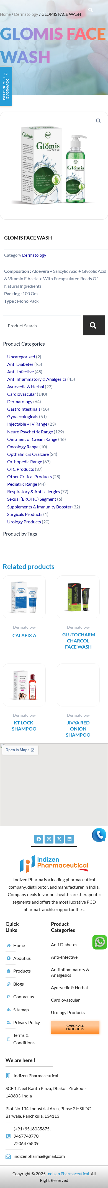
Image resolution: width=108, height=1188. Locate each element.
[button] (99, 121)
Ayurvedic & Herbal (69, 987)
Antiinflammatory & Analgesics (70, 972)
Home (5, 14)
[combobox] (42, 325)
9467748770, (26, 1135)
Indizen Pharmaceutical (68, 1173)
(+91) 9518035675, (32, 1128)
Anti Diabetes (64, 944)
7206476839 (26, 1143)
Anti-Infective (64, 957)
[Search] (94, 325)
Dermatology (26, 14)
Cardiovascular (65, 999)
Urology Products (68, 1012)
